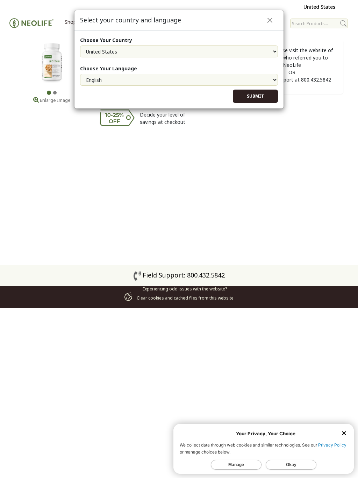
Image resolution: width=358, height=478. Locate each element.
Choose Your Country (106, 40)
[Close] (270, 20)
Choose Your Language (108, 68)
